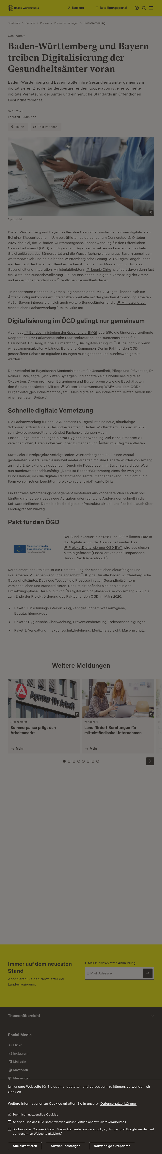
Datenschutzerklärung (118, 1103)
